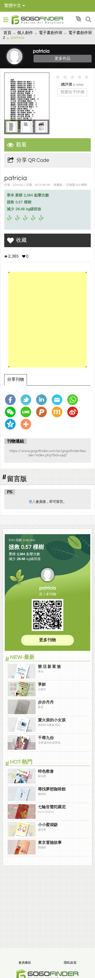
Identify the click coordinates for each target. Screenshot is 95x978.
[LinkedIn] (42, 399)
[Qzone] (11, 424)
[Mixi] (58, 412)
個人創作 (25, 33)
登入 (32, 502)
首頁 (7, 33)
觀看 (21, 144)
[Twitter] (27, 399)
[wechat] (11, 412)
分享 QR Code (32, 160)
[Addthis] (27, 424)
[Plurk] (42, 412)
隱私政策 (70, 962)
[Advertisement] (47, 320)
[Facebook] (11, 399)
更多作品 (62, 58)
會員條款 (24, 962)
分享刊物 (15, 379)
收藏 (21, 240)
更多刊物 (47, 640)
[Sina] (73, 412)
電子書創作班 (51, 33)
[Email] (58, 399)
